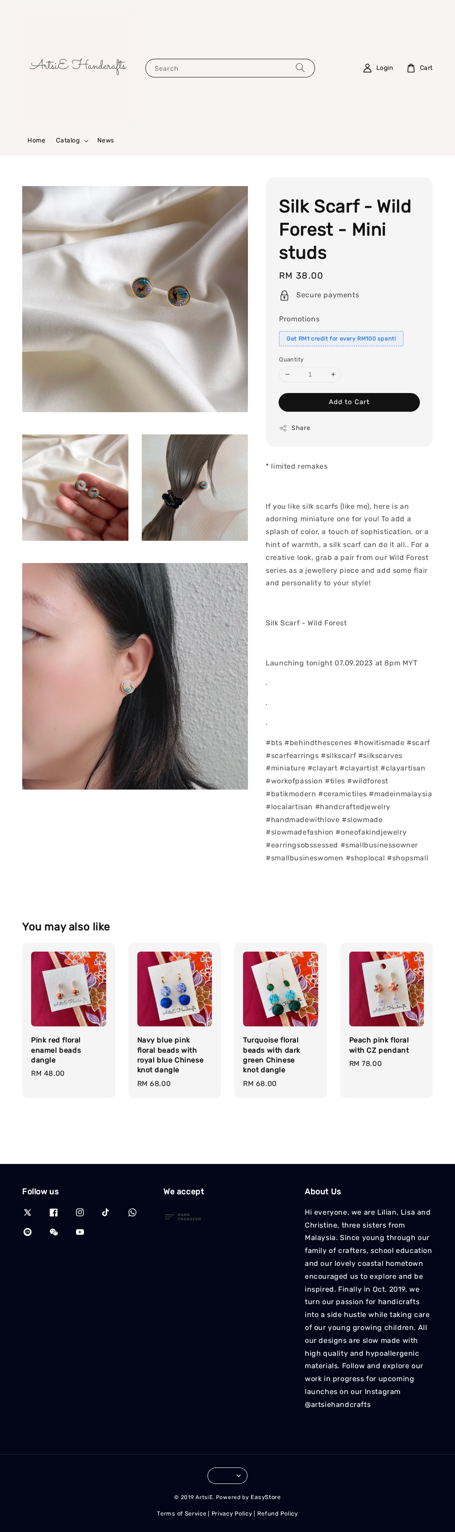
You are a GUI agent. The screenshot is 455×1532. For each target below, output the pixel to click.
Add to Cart (349, 402)
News (105, 140)
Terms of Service (181, 1513)
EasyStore (265, 1497)
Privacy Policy (232, 1513)
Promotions (299, 319)
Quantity (291, 359)
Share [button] (300, 428)
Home (36, 140)
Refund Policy (277, 1513)
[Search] (300, 68)
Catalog (68, 140)
